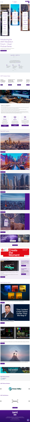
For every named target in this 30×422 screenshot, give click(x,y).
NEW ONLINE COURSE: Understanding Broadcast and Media (25, 271)
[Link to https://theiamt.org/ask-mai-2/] (26, 1)
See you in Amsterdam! (17, 16)
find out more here (18, 62)
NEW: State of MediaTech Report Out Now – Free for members (9, 272)
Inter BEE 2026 (2, 210)
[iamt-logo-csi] (15, 1)
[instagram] (1, 2)
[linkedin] (2, 2)
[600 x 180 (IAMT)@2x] (15, 248)
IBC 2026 (1, 170)
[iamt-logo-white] (15, 411)
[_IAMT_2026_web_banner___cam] (15, 367)
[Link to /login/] (27, 1)
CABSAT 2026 (2, 190)
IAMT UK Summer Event (4, 150)
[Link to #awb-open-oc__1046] (28, 1)
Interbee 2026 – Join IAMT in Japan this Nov (5, 21)
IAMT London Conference (4, 230)
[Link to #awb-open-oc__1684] (28, 2)
